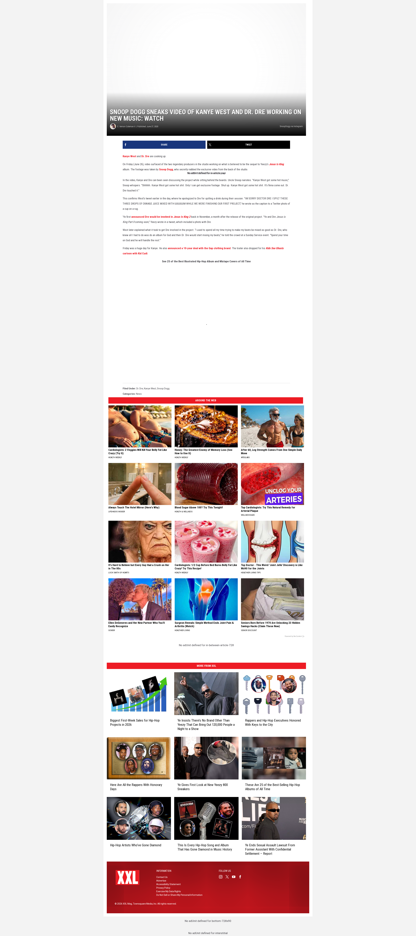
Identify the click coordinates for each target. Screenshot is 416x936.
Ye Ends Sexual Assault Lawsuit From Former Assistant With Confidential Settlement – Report (270, 849)
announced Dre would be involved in (160, 216)
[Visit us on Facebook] (241, 877)
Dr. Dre (145, 156)
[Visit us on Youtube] (235, 877)
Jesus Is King (276, 164)
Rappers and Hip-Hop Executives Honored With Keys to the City (273, 722)
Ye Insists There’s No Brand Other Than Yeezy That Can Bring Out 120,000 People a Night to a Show (206, 724)
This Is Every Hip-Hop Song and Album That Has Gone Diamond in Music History (204, 847)
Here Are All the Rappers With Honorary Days (136, 787)
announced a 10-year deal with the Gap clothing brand (199, 248)
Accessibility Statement (168, 884)
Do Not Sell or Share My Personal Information (179, 895)
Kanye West (129, 156)
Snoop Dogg (166, 169)
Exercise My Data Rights (168, 891)
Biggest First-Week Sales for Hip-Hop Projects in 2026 (135, 722)
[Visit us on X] (228, 877)
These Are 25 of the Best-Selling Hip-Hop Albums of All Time (272, 787)
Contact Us (162, 877)
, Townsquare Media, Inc (144, 903)
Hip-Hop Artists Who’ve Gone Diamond (135, 845)
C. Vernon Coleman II (126, 126)
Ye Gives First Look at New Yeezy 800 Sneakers (202, 787)
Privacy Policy (163, 888)
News (139, 394)
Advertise (161, 880)
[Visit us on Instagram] (222, 877)
